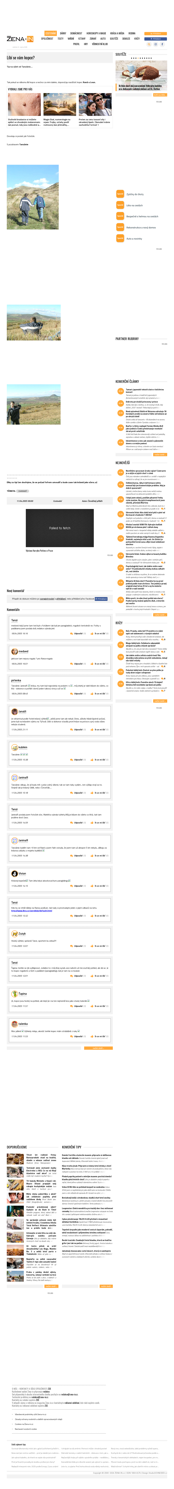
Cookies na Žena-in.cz (24, 1424)
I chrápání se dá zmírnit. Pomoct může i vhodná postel (84, 1448)
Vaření (71, 38)
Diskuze (126, 38)
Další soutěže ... (160, 94)
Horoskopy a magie (96, 33)
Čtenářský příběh (95, 501)
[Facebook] (162, 44)
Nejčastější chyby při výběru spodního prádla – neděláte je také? (85, 1457)
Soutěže (114, 38)
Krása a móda (117, 33)
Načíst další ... (98, 1048)
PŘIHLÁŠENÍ (61, 598)
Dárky (63, 33)
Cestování (51, 33)
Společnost (47, 38)
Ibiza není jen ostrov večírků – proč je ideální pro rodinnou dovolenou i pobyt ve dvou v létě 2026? (36, 1453)
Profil (76, 44)
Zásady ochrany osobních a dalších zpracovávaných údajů (38, 1419)
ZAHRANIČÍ (22, 491)
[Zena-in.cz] (22, 39)
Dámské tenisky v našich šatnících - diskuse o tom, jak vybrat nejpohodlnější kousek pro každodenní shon (85, 1453)
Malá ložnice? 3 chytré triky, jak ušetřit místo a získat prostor (135, 1466)
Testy (60, 38)
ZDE (49, 1388)
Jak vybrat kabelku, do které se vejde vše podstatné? (34, 1457)
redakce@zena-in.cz (69, 1394)
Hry (86, 44)
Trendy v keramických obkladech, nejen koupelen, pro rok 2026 (135, 1457)
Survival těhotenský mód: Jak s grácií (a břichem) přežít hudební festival (36, 1448)
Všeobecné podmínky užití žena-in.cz (30, 1414)
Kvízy (137, 38)
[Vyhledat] (149, 44)
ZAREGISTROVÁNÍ (47, 598)
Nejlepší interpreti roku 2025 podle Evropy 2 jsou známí (35, 1466)
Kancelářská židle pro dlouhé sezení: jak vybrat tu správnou (85, 1462)
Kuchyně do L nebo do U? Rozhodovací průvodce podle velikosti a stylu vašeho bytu (135, 1453)
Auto (103, 38)
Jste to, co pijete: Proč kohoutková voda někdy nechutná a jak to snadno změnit (85, 1466)
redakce (46, 1391)
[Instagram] (156, 44)
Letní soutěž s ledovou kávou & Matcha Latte (140, 89)
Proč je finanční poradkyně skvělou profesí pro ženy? (33, 1462)
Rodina (132, 33)
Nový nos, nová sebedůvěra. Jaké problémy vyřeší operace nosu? (135, 1448)
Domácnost (76, 33)
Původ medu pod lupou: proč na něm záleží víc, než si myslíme (135, 1462)
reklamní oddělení (71, 1402)
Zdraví (93, 38)
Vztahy (81, 38)
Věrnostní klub (100, 44)
